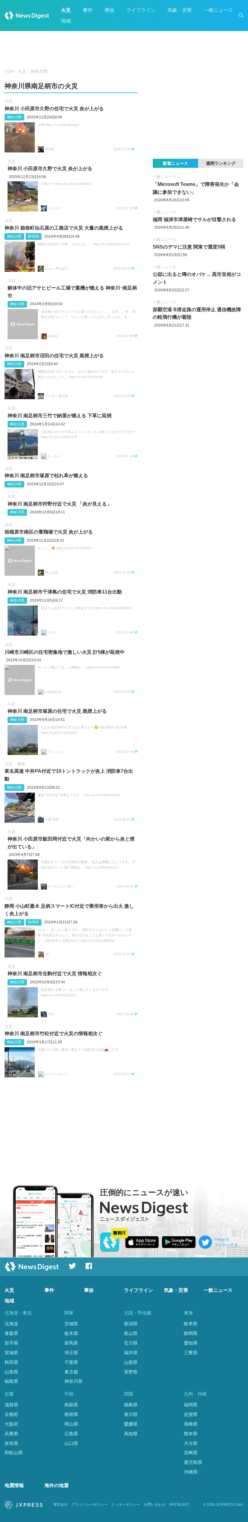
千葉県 (71, 1362)
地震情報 (14, 1485)
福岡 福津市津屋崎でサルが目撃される (194, 219)
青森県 (11, 1333)
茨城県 (71, 1323)
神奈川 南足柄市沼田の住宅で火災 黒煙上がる (54, 355)
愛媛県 (131, 1423)
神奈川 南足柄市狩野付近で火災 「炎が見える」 (60, 503)
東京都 (71, 1371)
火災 (66, 10)
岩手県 (11, 1342)
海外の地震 (56, 1485)
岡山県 (71, 1423)
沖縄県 (190, 1471)
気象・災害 (180, 10)
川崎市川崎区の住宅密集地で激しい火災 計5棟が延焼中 (65, 652)
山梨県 (131, 1362)
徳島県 (131, 1404)
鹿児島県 (193, 1462)
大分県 (190, 1443)
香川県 (131, 1414)
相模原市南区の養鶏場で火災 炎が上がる (49, 531)
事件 (88, 10)
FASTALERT (179, 1504)
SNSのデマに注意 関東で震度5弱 (189, 246)
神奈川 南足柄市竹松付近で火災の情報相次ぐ (54, 1033)
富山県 (131, 1333)
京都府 (11, 1414)
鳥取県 (71, 1404)
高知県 (131, 1433)
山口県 (71, 1443)
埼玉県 (71, 1352)
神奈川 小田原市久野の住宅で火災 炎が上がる (54, 108)
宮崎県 (190, 1452)
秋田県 (11, 1362)
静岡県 (33, 236)
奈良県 (11, 1443)
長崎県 (190, 1423)
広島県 (71, 1433)
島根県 (71, 1414)
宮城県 (11, 1352)
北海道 (11, 1323)
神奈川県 (39, 71)
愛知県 (190, 1342)
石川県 (131, 1342)
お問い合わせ (155, 1504)
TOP (9, 71)
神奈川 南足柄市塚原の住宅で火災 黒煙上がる (57, 711)
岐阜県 (190, 1323)
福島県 (11, 1381)
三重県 (190, 1352)
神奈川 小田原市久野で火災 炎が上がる (50, 168)
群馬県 (71, 1342)
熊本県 (190, 1433)
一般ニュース (218, 10)
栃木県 (71, 1333)
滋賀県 (11, 1404)
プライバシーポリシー (89, 1504)
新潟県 (131, 1323)
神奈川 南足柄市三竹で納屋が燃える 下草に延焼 (60, 415)
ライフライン (140, 10)
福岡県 (190, 1404)
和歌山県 (14, 1452)
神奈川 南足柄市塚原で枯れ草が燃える (46, 475)
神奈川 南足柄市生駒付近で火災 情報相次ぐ (55, 973)
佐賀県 (190, 1414)
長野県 (131, 1371)
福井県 (131, 1352)
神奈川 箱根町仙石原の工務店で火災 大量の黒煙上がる (64, 227)
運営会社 (60, 1504)
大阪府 (11, 1423)
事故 (109, 10)
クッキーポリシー (125, 1504)
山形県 (11, 1371)
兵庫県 (11, 1433)
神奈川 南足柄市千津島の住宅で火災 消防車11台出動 (65, 591)
